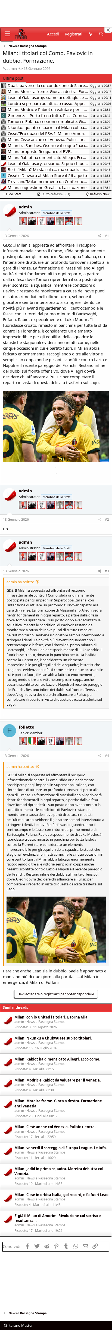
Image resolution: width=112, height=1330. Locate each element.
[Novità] (90, 34)
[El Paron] (32, 229)
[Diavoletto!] (23, 229)
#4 (107, 755)
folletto (26, 727)
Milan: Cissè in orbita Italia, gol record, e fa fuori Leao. (62, 1194)
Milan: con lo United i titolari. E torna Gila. (51, 1017)
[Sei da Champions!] (41, 229)
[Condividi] (99, 236)
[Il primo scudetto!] (32, 749)
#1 (107, 235)
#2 (107, 519)
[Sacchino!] (69, 229)
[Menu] (7, 34)
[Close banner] (108, 30)
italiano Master (20, 1325)
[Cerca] (101, 34)
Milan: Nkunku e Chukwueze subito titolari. (53, 1038)
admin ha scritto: (20, 581)
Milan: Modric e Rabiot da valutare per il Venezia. (57, 1080)
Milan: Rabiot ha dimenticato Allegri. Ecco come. (57, 1059)
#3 (107, 571)
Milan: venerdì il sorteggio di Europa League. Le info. (60, 1147)
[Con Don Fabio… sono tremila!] (51, 229)
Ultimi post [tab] (13, 78)
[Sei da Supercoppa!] (60, 229)
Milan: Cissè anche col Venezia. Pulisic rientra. (55, 1126)
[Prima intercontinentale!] (78, 229)
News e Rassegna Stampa (46, 1021)
